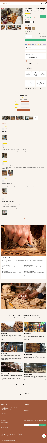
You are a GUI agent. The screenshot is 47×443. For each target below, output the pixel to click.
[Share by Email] (40, 88)
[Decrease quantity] (26, 36)
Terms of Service (3, 420)
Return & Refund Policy (4, 427)
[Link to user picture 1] (4, 137)
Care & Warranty (30, 54)
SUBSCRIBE (43, 425)
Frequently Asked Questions (32, 57)
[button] (27, 13)
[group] (12, 16)
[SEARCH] (41, 3)
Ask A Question (43, 36)
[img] (4, 143)
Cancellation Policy (3, 429)
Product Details (30, 50)
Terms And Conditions (4, 422)
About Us (25, 407)
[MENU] (2, 3)
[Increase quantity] (31, 36)
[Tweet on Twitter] (31, 88)
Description (29, 47)
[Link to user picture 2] (10, 173)
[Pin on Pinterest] (33, 88)
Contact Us (25, 408)
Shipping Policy (3, 425)
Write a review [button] (23, 110)
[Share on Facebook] (28, 88)
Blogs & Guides (26, 410)
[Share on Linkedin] (36, 88)
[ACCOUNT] (43, 3)
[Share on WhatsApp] (38, 88)
